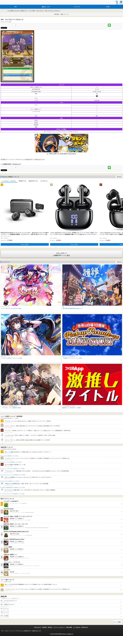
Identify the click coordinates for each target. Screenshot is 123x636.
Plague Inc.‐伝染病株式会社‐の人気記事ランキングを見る (13, 487)
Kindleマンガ (22, 181)
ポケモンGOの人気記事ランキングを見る (10, 481)
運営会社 (50, 627)
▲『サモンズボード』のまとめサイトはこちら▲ (61, 153)
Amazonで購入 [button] (25, 244)
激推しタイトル (65, 14)
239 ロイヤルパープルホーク (52, 10)
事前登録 (56, 14)
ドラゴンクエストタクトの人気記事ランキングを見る (13, 493)
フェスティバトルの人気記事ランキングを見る (12, 462)
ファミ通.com (76, 627)
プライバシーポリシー (59, 627)
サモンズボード (40, 10)
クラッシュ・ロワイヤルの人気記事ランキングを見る (13, 468)
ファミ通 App (6, 2)
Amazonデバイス (33, 181)
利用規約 (44, 627)
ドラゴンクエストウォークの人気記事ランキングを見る (13, 474)
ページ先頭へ (118, 622)
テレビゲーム (44, 181)
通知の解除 (69, 627)
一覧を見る (119, 176)
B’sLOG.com (84, 627)
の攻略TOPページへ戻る (61, 254)
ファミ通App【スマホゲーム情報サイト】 (17, 10)
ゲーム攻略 (32, 10)
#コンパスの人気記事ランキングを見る (10, 455)
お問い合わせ (37, 627)
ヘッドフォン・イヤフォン (9, 181)
